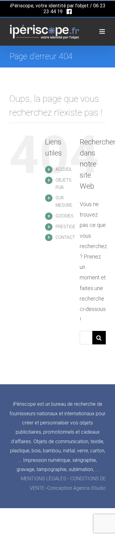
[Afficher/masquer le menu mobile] (102, 31)
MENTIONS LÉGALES (43, 478)
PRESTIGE (65, 226)
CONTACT (65, 237)
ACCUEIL (64, 169)
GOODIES (65, 215)
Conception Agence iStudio (76, 488)
